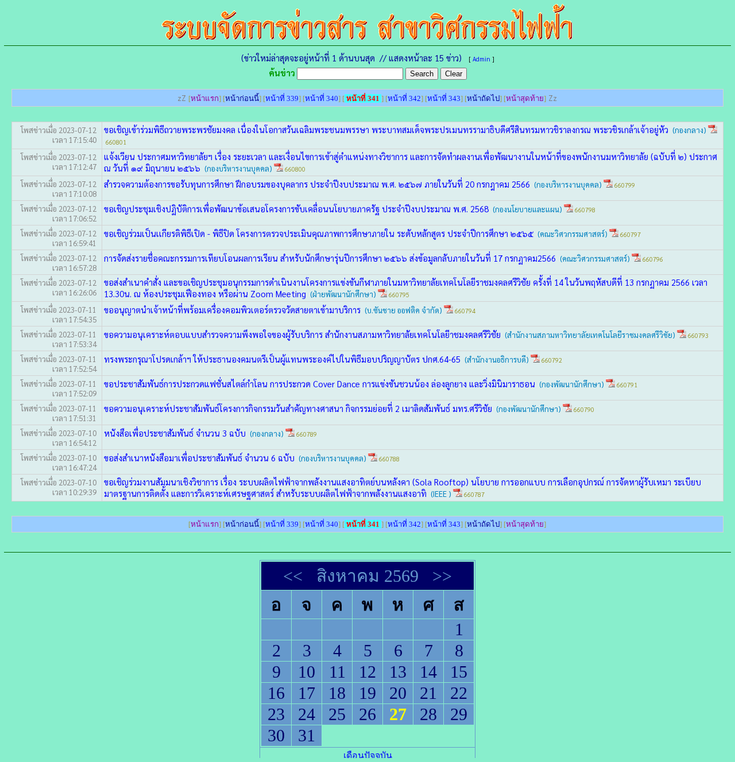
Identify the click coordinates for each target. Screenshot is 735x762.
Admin (481, 59)
